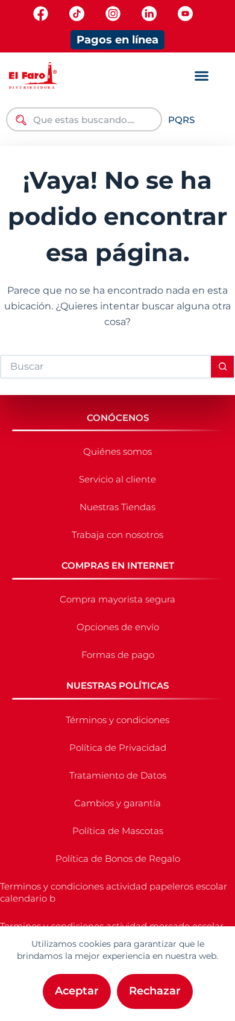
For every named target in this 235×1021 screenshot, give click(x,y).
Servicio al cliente (117, 479)
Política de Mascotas (117, 830)
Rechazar (155, 990)
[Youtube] (185, 13)
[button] (201, 76)
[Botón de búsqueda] (223, 367)
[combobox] (84, 119)
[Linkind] (149, 13)
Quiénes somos (117, 451)
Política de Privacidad (117, 747)
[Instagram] (113, 13)
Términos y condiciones (117, 719)
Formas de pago (117, 654)
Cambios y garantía (117, 803)
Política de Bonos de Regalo (117, 858)
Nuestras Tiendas (117, 507)
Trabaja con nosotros (117, 534)
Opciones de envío (118, 627)
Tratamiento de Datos (117, 775)
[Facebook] (40, 13)
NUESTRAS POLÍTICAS (117, 685)
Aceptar (77, 990)
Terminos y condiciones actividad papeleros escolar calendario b (113, 892)
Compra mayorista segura (117, 599)
